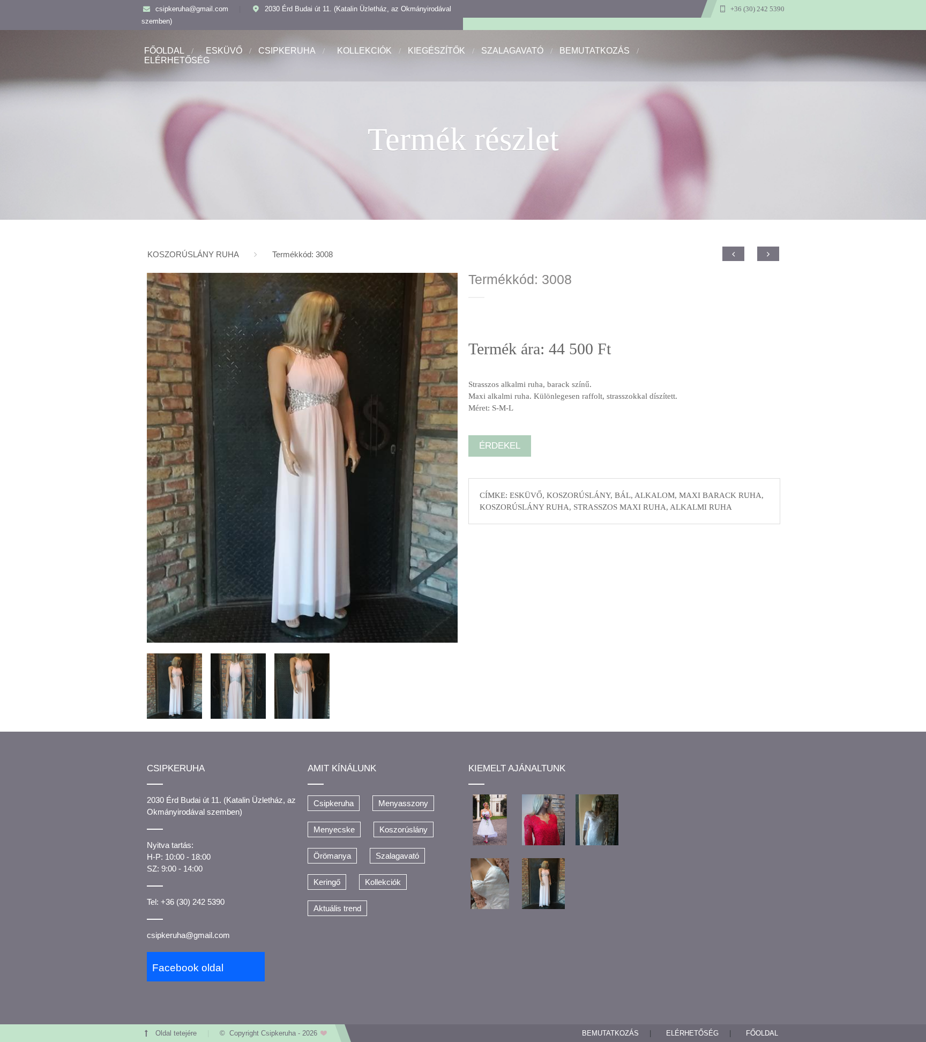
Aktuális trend (337, 908)
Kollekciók (383, 882)
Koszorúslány (403, 829)
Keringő (326, 882)
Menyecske (334, 829)
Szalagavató (397, 855)
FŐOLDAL (164, 50)
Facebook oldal (187, 967)
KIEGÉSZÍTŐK (436, 50)
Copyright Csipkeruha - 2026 (274, 1033)
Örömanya (332, 855)
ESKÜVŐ (224, 50)
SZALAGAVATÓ (512, 50)
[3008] (302, 458)
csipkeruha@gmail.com (191, 9)
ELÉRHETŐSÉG (177, 60)
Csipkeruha (333, 803)
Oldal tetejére (176, 1033)
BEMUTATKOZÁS (594, 50)
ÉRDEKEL (499, 446)
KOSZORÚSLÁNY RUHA (193, 254)
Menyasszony (403, 803)
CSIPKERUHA (287, 50)
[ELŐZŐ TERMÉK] (733, 254)
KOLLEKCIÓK (364, 50)
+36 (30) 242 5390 (757, 9)
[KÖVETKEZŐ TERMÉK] (768, 254)
